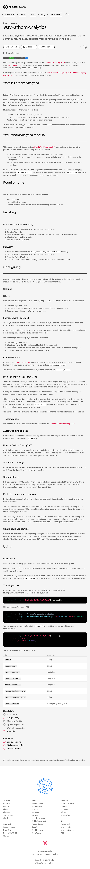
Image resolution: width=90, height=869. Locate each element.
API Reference (37, 806)
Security (35, 827)
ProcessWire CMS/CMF (54, 62)
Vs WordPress (8, 815)
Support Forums (9, 827)
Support (46, 47)
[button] (83, 47)
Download (56, 14)
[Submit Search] (66, 14)
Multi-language (37, 830)
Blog (43, 14)
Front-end (35, 809)
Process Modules (14, 748)
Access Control (37, 824)
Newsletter (7, 830)
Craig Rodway (13, 718)
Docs (22, 14)
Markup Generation (15, 745)
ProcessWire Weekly (10, 833)
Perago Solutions (47, 863)
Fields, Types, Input (39, 821)
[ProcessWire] (14, 7)
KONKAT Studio (48, 860)
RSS (62, 833)
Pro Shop (64, 809)
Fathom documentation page (62, 424)
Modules (14, 23)
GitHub (28, 47)
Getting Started (37, 803)
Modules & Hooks (38, 818)
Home (5, 23)
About (5, 809)
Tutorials (35, 815)
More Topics (36, 833)
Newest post (65, 824)
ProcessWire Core (67, 803)
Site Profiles (65, 815)
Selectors (35, 812)
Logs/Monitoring (14, 742)
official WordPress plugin (43, 147)
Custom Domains (22, 362)
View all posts (66, 827)
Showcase (6, 812)
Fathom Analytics (14, 65)
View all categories (67, 830)
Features (6, 803)
